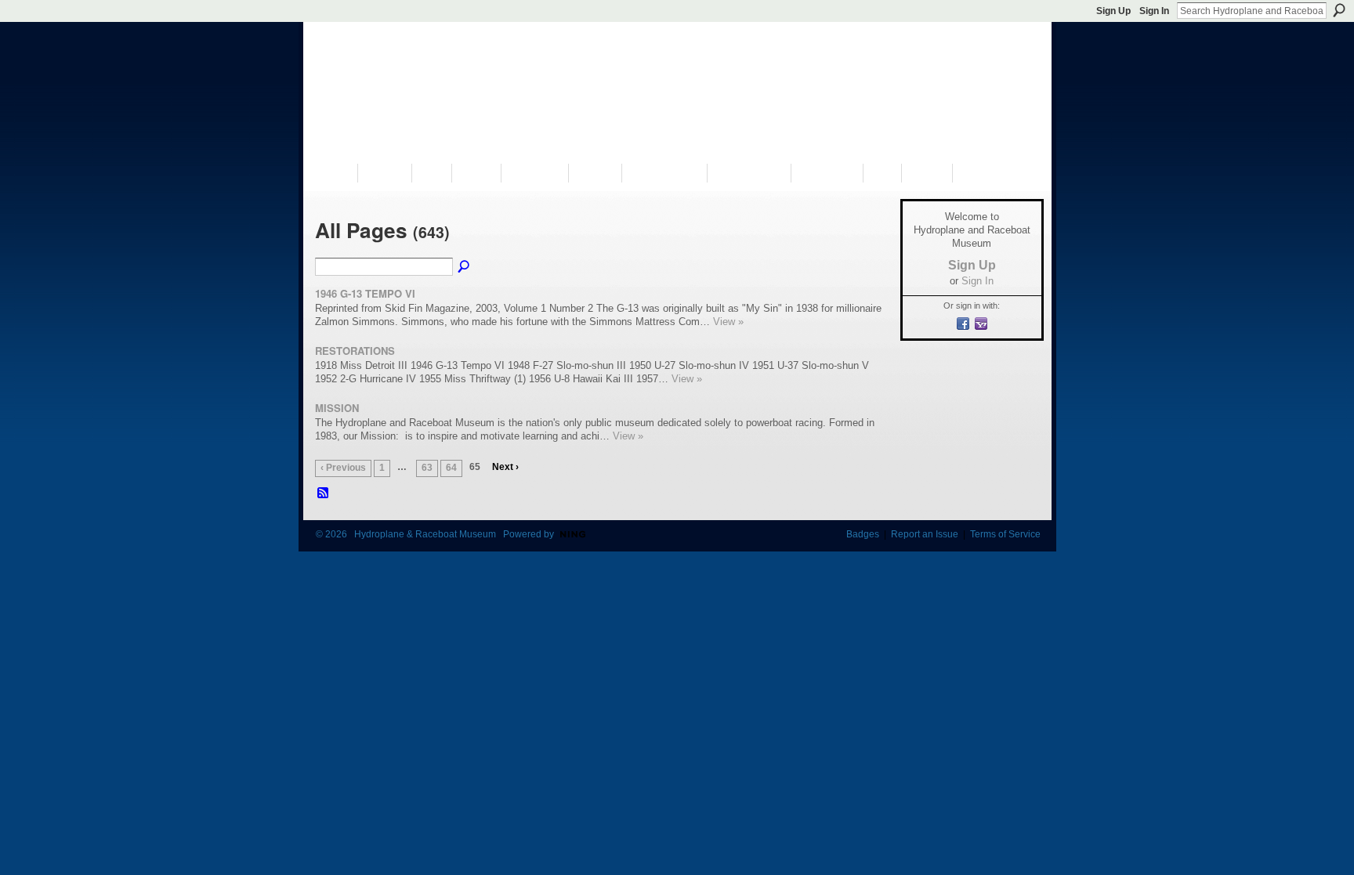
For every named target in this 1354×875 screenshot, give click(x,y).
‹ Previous (343, 467)
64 (451, 467)
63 (427, 467)
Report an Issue (924, 534)
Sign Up (1113, 10)
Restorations (355, 350)
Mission (337, 407)
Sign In (1154, 10)
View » (728, 321)
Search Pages (465, 267)
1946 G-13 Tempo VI (365, 293)
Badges (862, 534)
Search (1339, 10)
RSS (324, 493)
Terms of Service (1005, 534)
